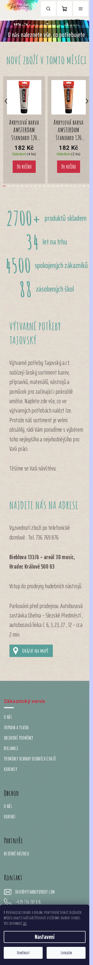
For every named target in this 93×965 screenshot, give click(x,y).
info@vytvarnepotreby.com (35, 891)
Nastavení (45, 937)
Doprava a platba (16, 727)
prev (6, 101)
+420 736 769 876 (28, 901)
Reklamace (11, 748)
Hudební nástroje (16, 853)
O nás (8, 717)
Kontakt (10, 816)
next (87, 101)
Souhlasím (66, 952)
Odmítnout (23, 952)
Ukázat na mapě (35, 650)
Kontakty (10, 769)
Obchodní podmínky (18, 738)
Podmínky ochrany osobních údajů (30, 759)
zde (25, 923)
